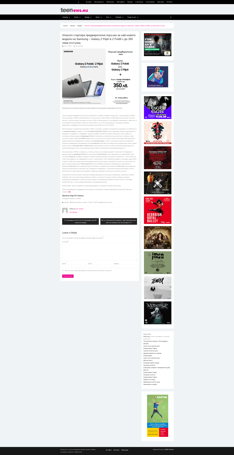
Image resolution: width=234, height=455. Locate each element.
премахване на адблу (150, 384)
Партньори (160, 2)
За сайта (88, 2)
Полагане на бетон (149, 365)
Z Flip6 (90, 202)
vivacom (84, 202)
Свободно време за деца (151, 363)
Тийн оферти (121, 2)
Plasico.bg (146, 336)
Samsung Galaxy (77, 202)
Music (98, 17)
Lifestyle (118, 17)
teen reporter (79, 46)
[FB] (78, 2)
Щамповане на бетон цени (151, 382)
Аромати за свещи (149, 379)
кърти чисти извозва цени (151, 346)
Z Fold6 (95, 202)
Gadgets (66, 202)
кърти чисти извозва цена (151, 358)
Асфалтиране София (150, 348)
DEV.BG (146, 343)
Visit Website (73, 212)
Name (64, 263)
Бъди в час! (132, 17)
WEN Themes (169, 449)
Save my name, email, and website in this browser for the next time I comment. (88, 270)
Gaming (65, 17)
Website (116, 263)
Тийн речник (110, 2)
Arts (107, 17)
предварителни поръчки (105, 202)
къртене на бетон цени (150, 351)
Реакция (130, 2)
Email (89, 263)
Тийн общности (99, 2)
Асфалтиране (147, 355)
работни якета (147, 360)
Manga (87, 17)
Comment (65, 242)
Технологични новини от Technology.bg (155, 341)
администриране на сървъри (152, 353)
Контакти (169, 2)
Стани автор (139, 2)
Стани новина (150, 2)
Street (76, 17)
